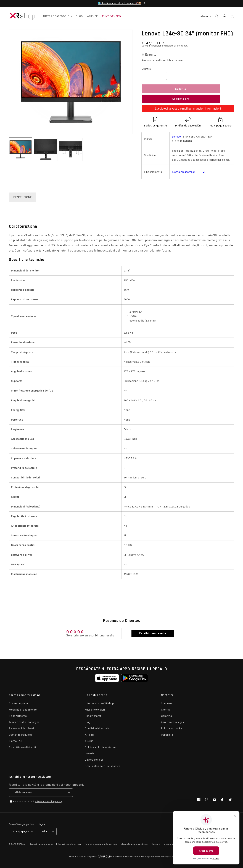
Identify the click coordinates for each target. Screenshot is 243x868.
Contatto (166, 703)
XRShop (21, 844)
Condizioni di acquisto (98, 728)
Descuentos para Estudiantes (102, 766)
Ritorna (165, 709)
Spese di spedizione (152, 46)
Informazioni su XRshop (99, 703)
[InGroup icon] (104, 856)
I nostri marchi (93, 715)
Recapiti (156, 844)
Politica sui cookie (172, 728)
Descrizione (22, 197)
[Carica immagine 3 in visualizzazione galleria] (71, 149)
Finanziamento (18, 715)
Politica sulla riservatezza (100, 747)
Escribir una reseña (152, 633)
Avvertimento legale (173, 722)
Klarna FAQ (15, 741)
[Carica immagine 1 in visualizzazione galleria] (20, 149)
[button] (57, 16)
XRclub (89, 741)
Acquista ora (180, 98)
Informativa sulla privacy (48, 801)
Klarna (176, 171)
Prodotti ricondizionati (22, 747)
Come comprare (18, 703)
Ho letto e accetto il (37, 801)
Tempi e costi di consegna (24, 722)
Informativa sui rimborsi (40, 844)
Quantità (146, 69)
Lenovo (176, 136)
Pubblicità (167, 734)
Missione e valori (95, 709)
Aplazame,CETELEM (193, 171)
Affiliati (89, 734)
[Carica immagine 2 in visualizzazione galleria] (45, 149)
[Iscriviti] (69, 792)
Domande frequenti (20, 734)
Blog (87, 722)
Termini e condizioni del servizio (100, 844)
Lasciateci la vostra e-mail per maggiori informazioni (188, 108)
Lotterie (89, 753)
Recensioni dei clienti (21, 728)
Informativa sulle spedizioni (134, 844)
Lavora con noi (94, 759)
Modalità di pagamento (23, 709)
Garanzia (166, 715)
